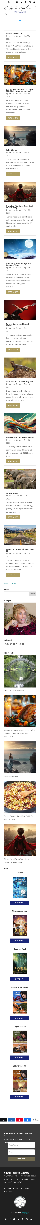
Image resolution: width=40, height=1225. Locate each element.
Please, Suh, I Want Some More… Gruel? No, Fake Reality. (19, 207)
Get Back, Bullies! (12, 493)
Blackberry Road (20, 949)
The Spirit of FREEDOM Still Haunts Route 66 (19, 550)
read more (13, 57)
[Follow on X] (30, 2)
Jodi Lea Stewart (15, 36)
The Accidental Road (19, 911)
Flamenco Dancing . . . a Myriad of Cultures (17, 325)
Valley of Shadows (19, 1066)
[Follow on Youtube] (34, 2)
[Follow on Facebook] (13, 2)
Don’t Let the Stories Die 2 (14, 33)
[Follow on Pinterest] (26, 2)
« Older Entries (10, 583)
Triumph (20, 872)
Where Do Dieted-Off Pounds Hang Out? (19, 382)
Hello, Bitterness (11, 150)
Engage (25, 1212)
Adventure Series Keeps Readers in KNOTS (20, 437)
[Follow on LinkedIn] (21, 2)
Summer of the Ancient (19, 987)
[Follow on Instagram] (17, 2)
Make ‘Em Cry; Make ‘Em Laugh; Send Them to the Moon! (18, 264)
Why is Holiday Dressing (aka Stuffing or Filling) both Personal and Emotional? (19, 90)
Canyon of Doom (20, 1026)
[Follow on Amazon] (8, 2)
